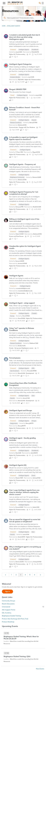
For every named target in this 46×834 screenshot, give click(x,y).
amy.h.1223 (19, 52)
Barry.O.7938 (33, 122)
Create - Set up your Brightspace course (21, 348)
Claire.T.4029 (20, 234)
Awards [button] (34, 120)
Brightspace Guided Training (11, 616)
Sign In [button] (7, 591)
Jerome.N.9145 (22, 263)
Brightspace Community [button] (17, 177)
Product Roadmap (8, 622)
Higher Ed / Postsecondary (17, 54)
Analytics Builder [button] (15, 77)
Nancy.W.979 (29, 423)
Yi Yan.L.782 (19, 152)
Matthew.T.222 (34, 343)
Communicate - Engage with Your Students (22, 127)
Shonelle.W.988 (31, 371)
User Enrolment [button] (14, 371)
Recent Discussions (8, 604)
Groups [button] (34, 421)
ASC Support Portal (8, 610)
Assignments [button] (13, 423)
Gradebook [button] (35, 49)
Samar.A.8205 (20, 261)
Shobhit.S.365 (37, 207)
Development (30, 373)
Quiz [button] (33, 395)
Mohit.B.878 (35, 52)
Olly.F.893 (21, 79)
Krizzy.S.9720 (37, 561)
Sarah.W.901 (21, 537)
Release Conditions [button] (15, 122)
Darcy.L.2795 (19, 207)
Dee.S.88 (18, 453)
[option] (6, 633)
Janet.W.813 (34, 453)
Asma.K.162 (26, 398)
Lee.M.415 (31, 77)
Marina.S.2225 (36, 177)
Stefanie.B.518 (22, 125)
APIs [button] (33, 368)
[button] (39, 3)
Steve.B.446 (21, 373)
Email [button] (33, 475)
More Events (40, 669)
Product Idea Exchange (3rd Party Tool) (15, 619)
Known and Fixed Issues (16, 236)
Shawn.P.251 (19, 478)
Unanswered (23, 607)
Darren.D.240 (20, 561)
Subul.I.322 (36, 507)
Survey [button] (12, 316)
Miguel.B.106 (36, 152)
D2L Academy (6, 613)
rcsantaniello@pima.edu (23, 288)
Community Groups (8, 601)
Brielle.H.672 (21, 345)
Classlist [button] (34, 313)
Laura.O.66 (26, 534)
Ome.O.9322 (26, 316)
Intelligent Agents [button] (24, 49)
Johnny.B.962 (36, 478)
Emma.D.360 (19, 507)
